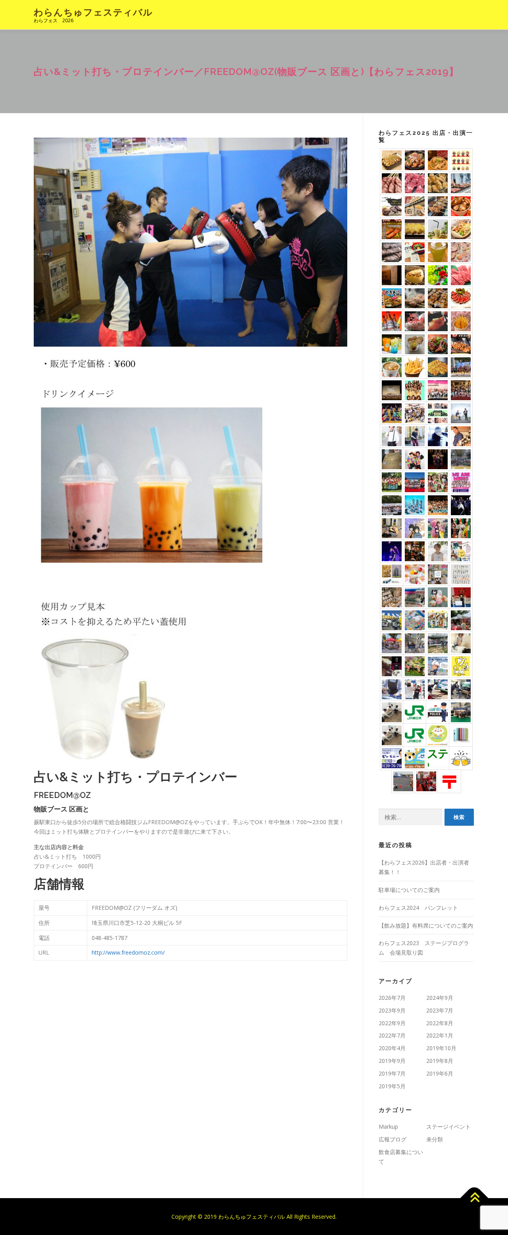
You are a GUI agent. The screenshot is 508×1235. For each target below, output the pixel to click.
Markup (388, 1126)
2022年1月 (439, 1035)
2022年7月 (392, 1035)
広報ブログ (392, 1139)
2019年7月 (392, 1073)
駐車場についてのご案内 (409, 890)
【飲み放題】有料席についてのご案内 (426, 925)
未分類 (434, 1139)
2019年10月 (441, 1048)
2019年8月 (439, 1060)
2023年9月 (392, 1010)
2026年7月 (392, 997)
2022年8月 (439, 1023)
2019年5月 (392, 1086)
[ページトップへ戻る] (474, 1198)
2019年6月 (439, 1073)
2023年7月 (439, 1010)
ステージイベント (448, 1126)
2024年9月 (439, 997)
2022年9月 (392, 1023)
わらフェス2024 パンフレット (418, 907)
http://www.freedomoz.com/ (128, 952)
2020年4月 (392, 1048)
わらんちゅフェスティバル (93, 12)
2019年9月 (392, 1060)
